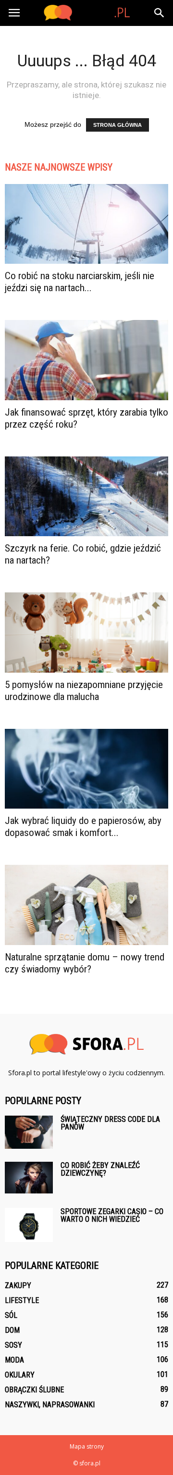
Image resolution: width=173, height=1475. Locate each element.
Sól (11, 1315)
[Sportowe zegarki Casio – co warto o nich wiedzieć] (29, 1225)
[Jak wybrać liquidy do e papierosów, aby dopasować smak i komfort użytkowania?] (86, 769)
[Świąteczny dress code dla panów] (29, 1132)
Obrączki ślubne (34, 1389)
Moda (14, 1359)
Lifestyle (22, 1300)
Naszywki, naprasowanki (50, 1404)
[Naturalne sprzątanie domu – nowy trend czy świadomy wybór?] (86, 905)
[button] (159, 13)
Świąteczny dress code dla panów (110, 1123)
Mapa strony (87, 1446)
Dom (12, 1330)
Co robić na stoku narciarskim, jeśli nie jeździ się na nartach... (79, 282)
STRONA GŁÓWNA (117, 125)
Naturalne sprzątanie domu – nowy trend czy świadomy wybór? (84, 963)
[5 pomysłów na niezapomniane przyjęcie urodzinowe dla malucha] (86, 632)
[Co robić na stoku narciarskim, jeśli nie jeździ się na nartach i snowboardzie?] (86, 224)
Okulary (20, 1374)
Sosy (13, 1345)
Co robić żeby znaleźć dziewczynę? (100, 1169)
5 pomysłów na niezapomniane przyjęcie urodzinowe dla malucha (84, 690)
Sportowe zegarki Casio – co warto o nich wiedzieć (112, 1215)
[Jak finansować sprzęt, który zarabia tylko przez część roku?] (86, 360)
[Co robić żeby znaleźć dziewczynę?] (29, 1178)
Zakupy (18, 1285)
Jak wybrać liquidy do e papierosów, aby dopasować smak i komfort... (83, 826)
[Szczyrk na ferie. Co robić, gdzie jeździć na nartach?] (86, 496)
